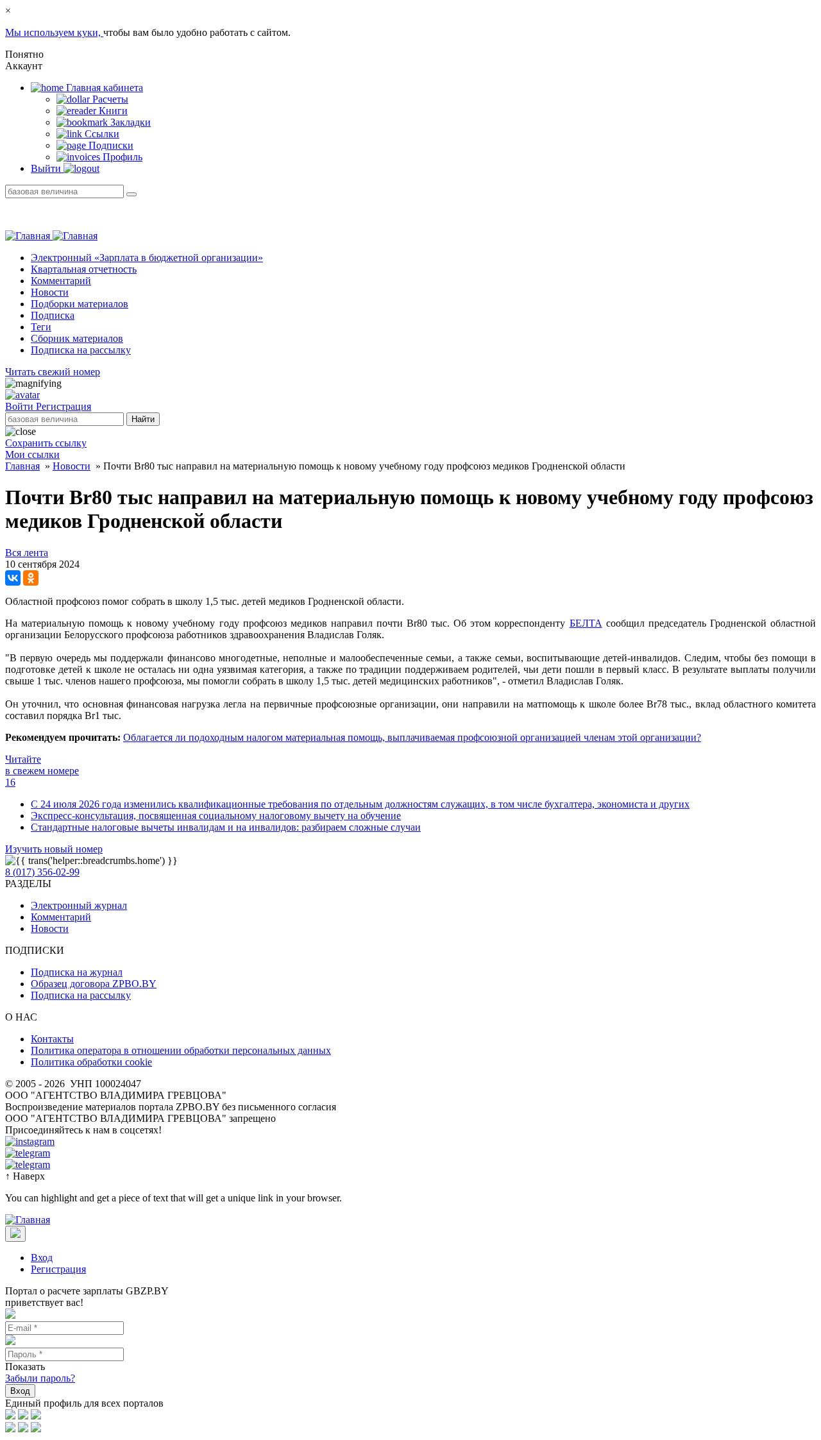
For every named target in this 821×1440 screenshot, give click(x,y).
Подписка (52, 315)
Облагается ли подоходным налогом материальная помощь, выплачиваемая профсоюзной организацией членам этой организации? (412, 737)
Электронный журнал (79, 905)
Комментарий (61, 280)
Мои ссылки (32, 454)
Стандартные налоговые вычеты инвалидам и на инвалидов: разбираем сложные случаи (226, 827)
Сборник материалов (77, 338)
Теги (41, 326)
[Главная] (51, 235)
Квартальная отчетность (84, 269)
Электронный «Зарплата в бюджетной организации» (147, 257)
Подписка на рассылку (81, 349)
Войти (20, 406)
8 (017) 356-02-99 (42, 872)
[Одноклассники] (30, 578)
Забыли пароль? (40, 1378)
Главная (22, 466)
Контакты (52, 1038)
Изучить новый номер (54, 848)
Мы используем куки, (54, 32)
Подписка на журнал (77, 972)
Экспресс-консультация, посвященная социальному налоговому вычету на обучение (216, 815)
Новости (50, 292)
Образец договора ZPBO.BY (94, 983)
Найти (143, 419)
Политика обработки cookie (91, 1061)
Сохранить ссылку (46, 442)
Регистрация (63, 406)
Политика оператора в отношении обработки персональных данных (181, 1050)
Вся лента (26, 552)
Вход (42, 1257)
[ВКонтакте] (13, 578)
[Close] (15, 1234)
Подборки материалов (79, 303)
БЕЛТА (586, 623)
